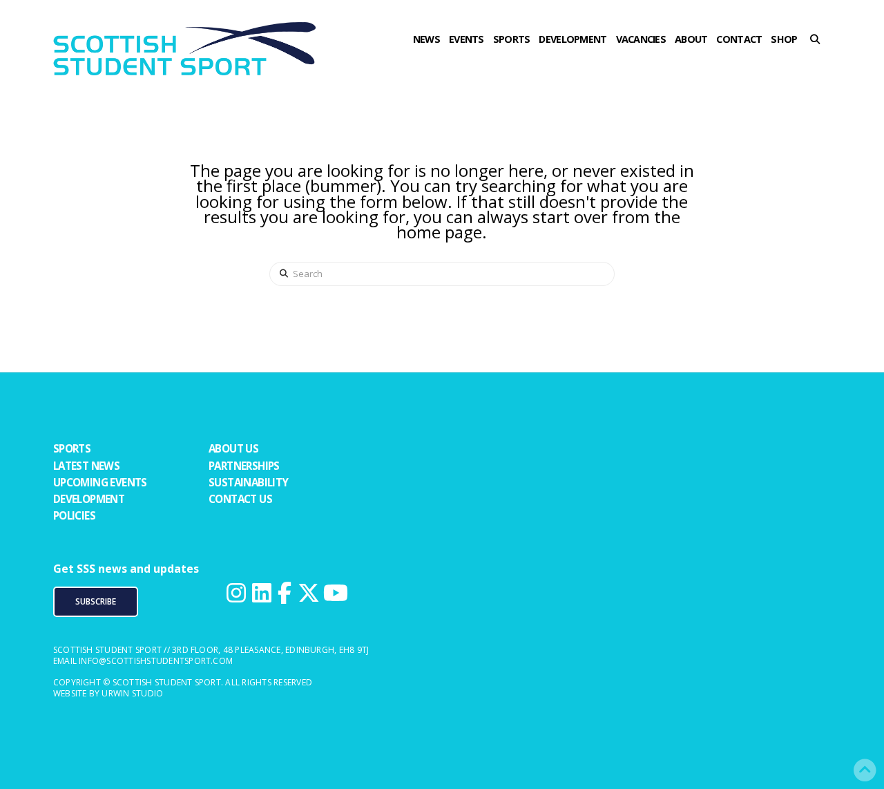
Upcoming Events (100, 482)
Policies (74, 515)
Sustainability (249, 482)
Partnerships (244, 466)
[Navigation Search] (819, 66)
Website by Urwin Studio (108, 693)
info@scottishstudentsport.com (156, 661)
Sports (71, 448)
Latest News (86, 466)
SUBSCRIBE (95, 601)
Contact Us (240, 499)
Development (88, 499)
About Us (233, 448)
